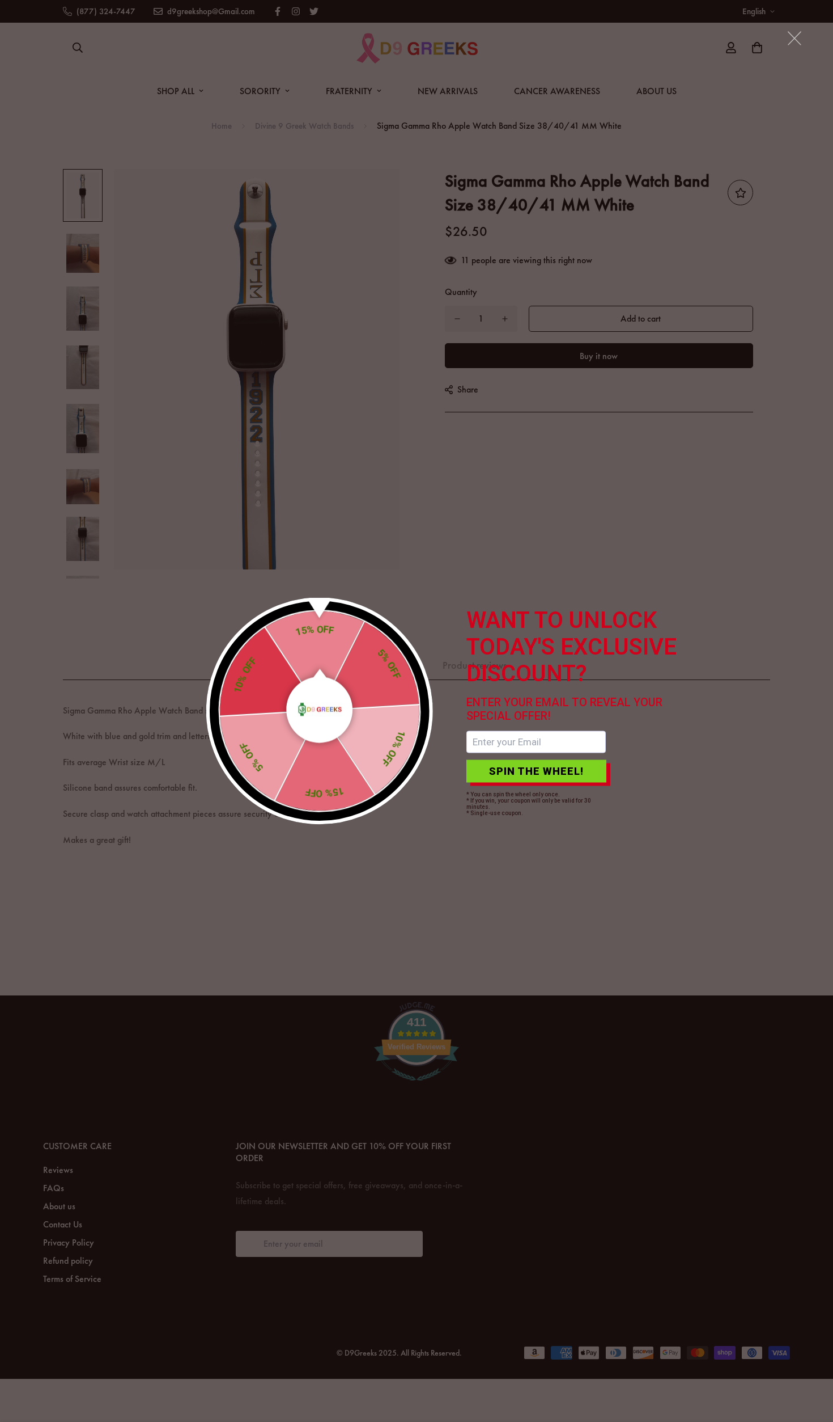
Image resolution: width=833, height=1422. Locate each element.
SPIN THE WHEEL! (536, 771)
